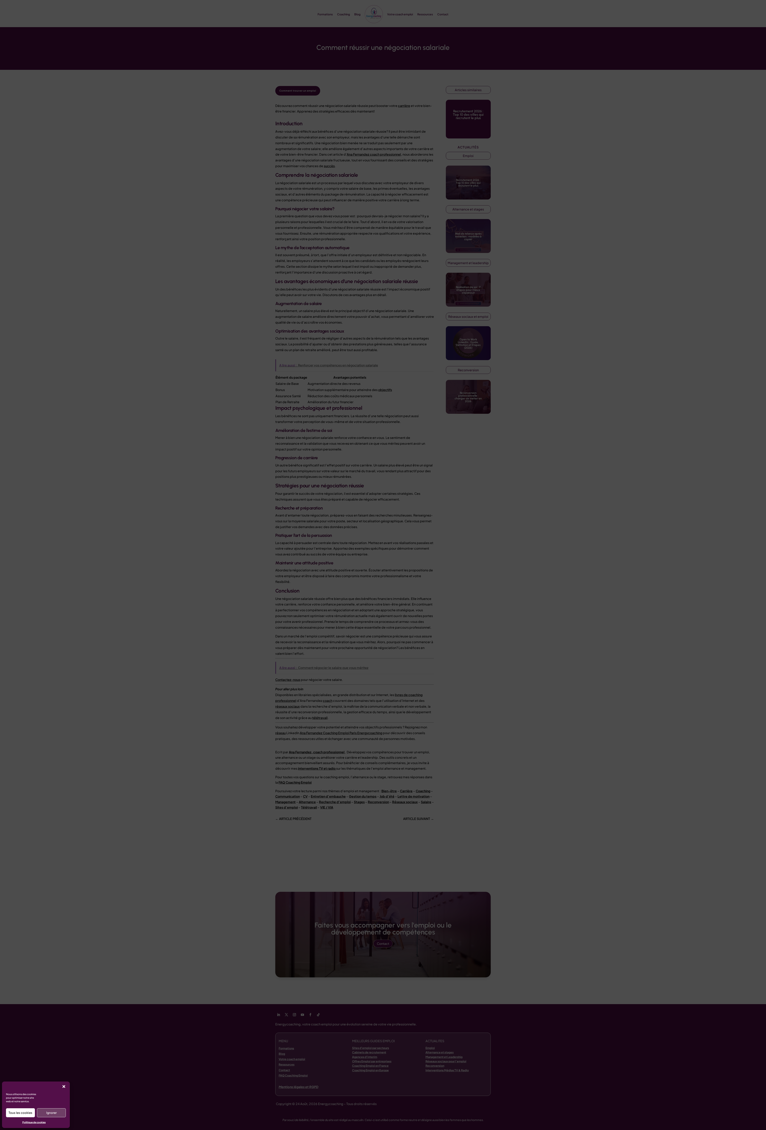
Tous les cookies (20, 1112)
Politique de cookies (34, 1122)
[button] (64, 1087)
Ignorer (51, 1112)
